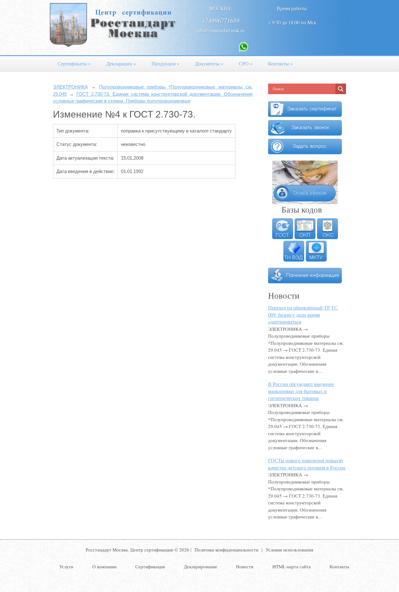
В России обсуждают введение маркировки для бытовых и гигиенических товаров (301, 391)
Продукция (165, 63)
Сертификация (150, 566)
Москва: (220, 8)
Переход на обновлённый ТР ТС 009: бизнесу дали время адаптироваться (303, 314)
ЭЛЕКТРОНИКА (70, 86)
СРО (245, 63)
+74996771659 (221, 21)
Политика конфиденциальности (226, 549)
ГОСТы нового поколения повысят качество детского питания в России (306, 464)
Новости (244, 566)
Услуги (66, 566)
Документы (209, 63)
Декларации (121, 63)
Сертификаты (74, 63)
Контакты (280, 63)
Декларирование (200, 566)
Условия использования (289, 549)
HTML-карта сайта (291, 566)
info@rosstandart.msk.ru (221, 30)
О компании (104, 566)
